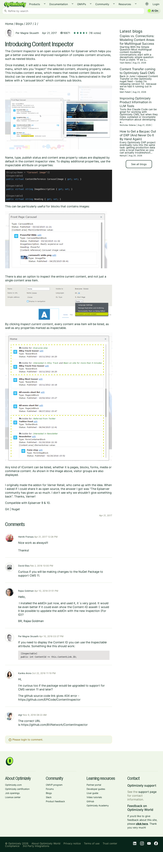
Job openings (12, 793)
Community (102, 4)
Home (9, 23)
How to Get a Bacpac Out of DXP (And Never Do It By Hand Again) (138, 135)
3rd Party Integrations (36, 846)
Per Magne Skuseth (27, 33)
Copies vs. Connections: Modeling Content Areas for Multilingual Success (137, 39)
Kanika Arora (24, 673)
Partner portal (94, 784)
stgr (20, 714)
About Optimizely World (46, 843)
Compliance (12, 846)
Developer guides (96, 789)
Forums (50, 789)
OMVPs (81, 4)
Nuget (16, 509)
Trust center (110, 843)
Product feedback (55, 801)
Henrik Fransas (26, 536)
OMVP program (54, 784)
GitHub (90, 801)
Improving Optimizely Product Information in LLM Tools (136, 102)
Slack (49, 797)
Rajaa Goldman (26, 590)
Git (7, 509)
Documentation (58, 4)
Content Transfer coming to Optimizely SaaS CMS (137, 71)
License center (13, 797)
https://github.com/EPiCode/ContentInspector (49, 699)
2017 (29, 23)
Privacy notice (72, 843)
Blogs (19, 23)
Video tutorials (94, 797)
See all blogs (139, 164)
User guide (92, 793)
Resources (125, 4)
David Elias (23, 565)
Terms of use (91, 843)
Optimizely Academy (98, 805)
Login (156, 4)
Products (34, 4)
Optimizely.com (13, 784)
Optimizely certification (17, 789)
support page (147, 791)
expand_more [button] (44, 4)
